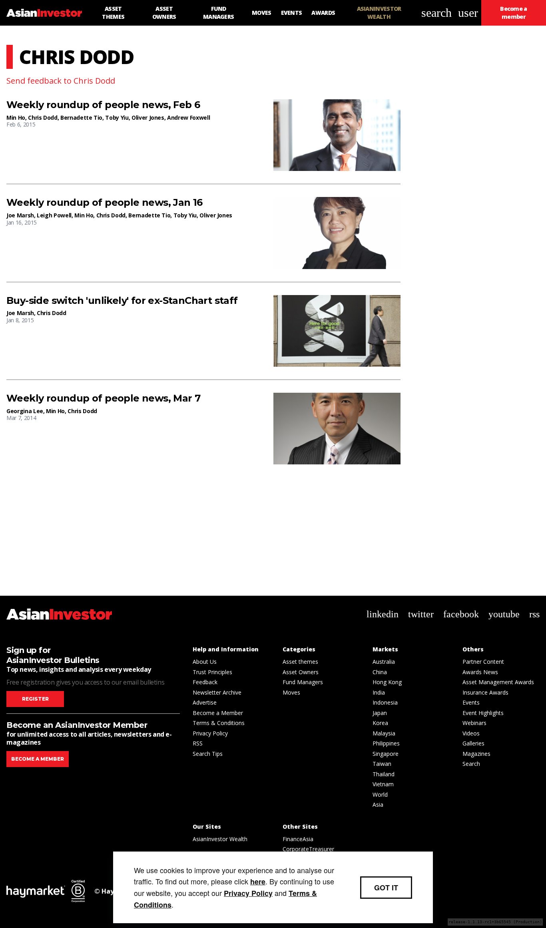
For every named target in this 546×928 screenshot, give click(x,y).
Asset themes (300, 661)
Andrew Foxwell (188, 117)
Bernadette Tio (81, 117)
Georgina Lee (24, 411)
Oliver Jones (148, 117)
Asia (378, 804)
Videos (471, 733)
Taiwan (382, 763)
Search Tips (208, 753)
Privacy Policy (210, 733)
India (379, 692)
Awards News (480, 672)
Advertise (205, 702)
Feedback (205, 682)
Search (471, 763)
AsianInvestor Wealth (220, 839)
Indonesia (385, 702)
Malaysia (384, 733)
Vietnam (383, 784)
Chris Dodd (43, 117)
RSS (198, 743)
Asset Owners (301, 672)
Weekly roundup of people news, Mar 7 (103, 398)
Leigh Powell (54, 215)
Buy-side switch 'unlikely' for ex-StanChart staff (122, 300)
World (380, 794)
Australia (384, 661)
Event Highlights (483, 713)
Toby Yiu (116, 117)
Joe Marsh (20, 215)
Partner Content (483, 661)
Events (471, 702)
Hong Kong (387, 682)
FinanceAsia (298, 839)
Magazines (476, 753)
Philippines (386, 743)
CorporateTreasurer (308, 849)
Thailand (384, 774)
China (380, 672)
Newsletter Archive (217, 692)
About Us (205, 661)
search (436, 12)
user (468, 12)
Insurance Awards (485, 692)
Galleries (473, 743)
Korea (380, 723)
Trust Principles (212, 672)
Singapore (386, 753)
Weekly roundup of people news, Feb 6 (103, 104)
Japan (380, 713)
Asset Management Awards (498, 682)
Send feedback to (60, 80)
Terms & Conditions (219, 723)
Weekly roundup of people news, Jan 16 (104, 202)
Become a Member (218, 713)
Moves (291, 692)
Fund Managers (303, 682)
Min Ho (15, 117)
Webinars (474, 723)
